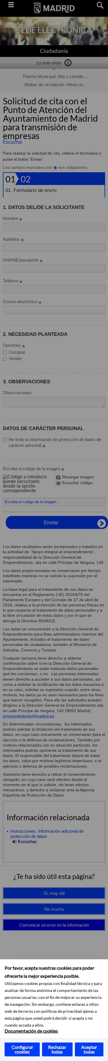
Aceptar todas (89, 1049)
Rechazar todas (57, 1049)
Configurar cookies (22, 1049)
